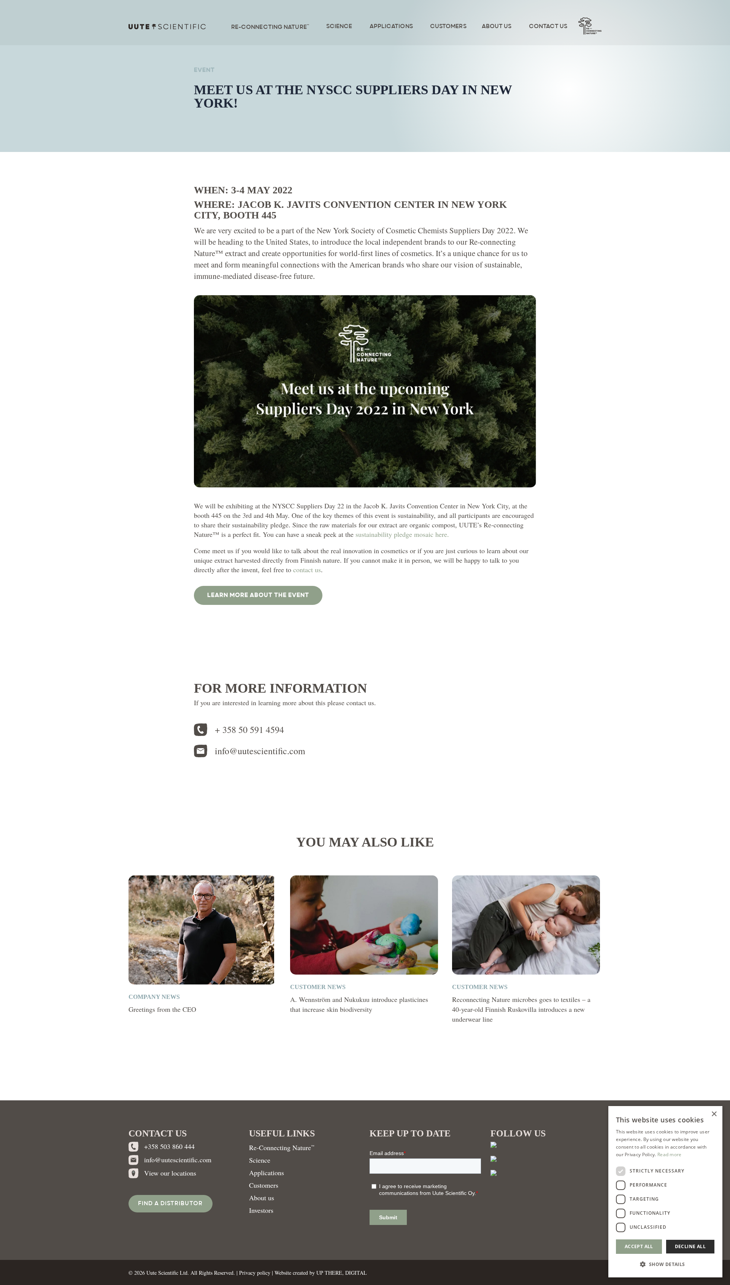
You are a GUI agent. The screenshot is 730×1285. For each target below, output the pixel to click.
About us (261, 1197)
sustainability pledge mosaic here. (402, 534)
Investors (261, 1210)
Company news (154, 997)
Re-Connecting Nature (281, 1147)
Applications (266, 1172)
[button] (258, 595)
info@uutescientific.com (260, 751)
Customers (263, 1185)
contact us (307, 569)
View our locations (170, 1172)
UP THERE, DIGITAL (341, 1272)
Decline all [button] (690, 1246)
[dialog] (665, 1191)
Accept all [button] (639, 1246)
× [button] (714, 1114)
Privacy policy (254, 1272)
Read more (669, 1154)
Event (204, 70)
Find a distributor (170, 1203)
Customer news (318, 987)
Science (259, 1160)
